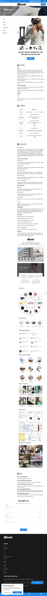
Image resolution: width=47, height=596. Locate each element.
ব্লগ (4, 554)
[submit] (39, 1)
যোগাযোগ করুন (41, 595)
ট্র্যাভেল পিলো (12, 12)
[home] (21, 4)
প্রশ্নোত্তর (5, 558)
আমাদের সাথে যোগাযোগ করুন (7, 556)
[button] (18, 32)
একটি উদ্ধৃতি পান (43, 4)
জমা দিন (23, 529)
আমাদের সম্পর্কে (6, 548)
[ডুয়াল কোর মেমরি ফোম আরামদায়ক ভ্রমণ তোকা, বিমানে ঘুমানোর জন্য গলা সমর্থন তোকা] (30, 31)
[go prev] (17, 48)
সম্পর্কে (29, 595)
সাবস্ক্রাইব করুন (37, 582)
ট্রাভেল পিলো (5, 572)
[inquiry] (45, 293)
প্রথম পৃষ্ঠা (6, 12)
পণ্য (8, 12)
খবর (4, 552)
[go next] (43, 48)
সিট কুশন (5, 570)
